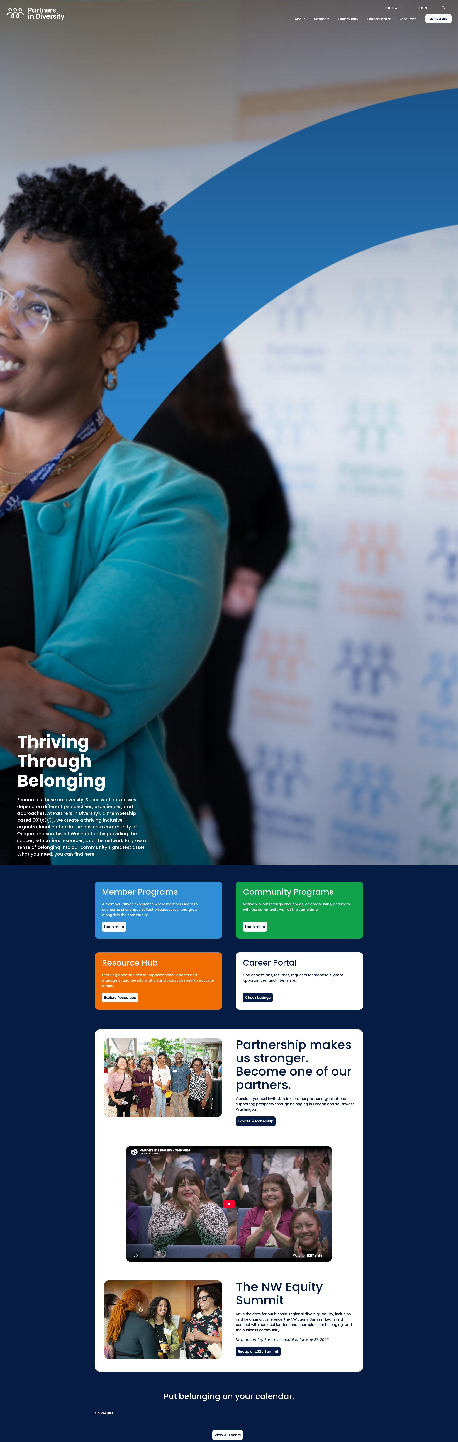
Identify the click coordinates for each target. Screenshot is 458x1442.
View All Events (228, 1435)
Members (321, 19)
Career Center (379, 19)
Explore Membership (255, 1121)
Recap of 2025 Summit (258, 1351)
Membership (438, 19)
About (300, 19)
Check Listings (258, 997)
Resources (407, 19)
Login (421, 8)
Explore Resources (120, 997)
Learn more (114, 926)
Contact (393, 8)
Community (348, 19)
